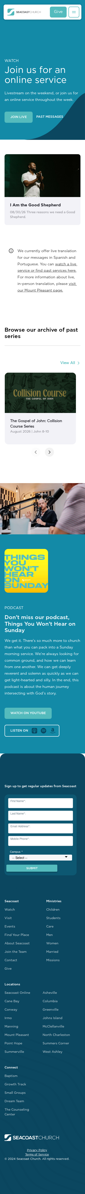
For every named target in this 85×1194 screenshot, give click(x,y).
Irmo (8, 1018)
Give (58, 12)
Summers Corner (56, 1043)
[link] (40, 408)
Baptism (11, 1076)
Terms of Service (37, 1154)
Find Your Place (17, 935)
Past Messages (49, 117)
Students (53, 918)
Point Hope (13, 1043)
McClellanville (53, 1026)
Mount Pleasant (17, 1035)
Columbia (50, 1001)
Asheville (50, 993)
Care (49, 926)
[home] (24, 12)
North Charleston (56, 1035)
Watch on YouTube (28, 713)
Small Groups (15, 1093)
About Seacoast (17, 943)
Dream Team (14, 1101)
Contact (11, 960)
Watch (10, 910)
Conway (11, 1010)
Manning (11, 1026)
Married (52, 952)
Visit (8, 918)
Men (49, 935)
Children (53, 910)
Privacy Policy (37, 1150)
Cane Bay (12, 1001)
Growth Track (15, 1084)
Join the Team (16, 952)
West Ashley (52, 1052)
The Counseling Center (17, 1112)
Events (10, 926)
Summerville (14, 1052)
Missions (53, 960)
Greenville (50, 1010)
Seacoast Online (17, 993)
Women (52, 943)
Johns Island (52, 1018)
